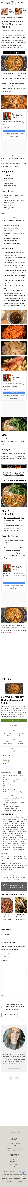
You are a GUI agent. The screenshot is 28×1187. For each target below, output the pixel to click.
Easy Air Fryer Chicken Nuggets (14, 518)
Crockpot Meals (18, 17)
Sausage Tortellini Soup (11, 528)
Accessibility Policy (14, 1151)
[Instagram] (17, 1078)
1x (19, 772)
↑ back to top (14, 1132)
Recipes (9, 17)
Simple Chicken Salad (11, 530)
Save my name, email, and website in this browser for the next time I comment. (15, 1006)
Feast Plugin (17, 1181)
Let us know (13, 887)
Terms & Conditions (14, 1148)
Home (3, 17)
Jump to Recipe (9, 52)
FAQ (14, 1166)
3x (25, 772)
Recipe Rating (5, 954)
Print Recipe (21, 52)
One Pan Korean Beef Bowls (13, 525)
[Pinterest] (11, 1078)
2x (22, 772)
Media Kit (14, 1164)
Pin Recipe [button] (15, 725)
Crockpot (6, 760)
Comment (4, 961)
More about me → (14, 1068)
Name (3, 986)
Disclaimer (14, 1145)
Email (3, 995)
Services (14, 1161)
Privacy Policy (14, 1143)
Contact (14, 1159)
